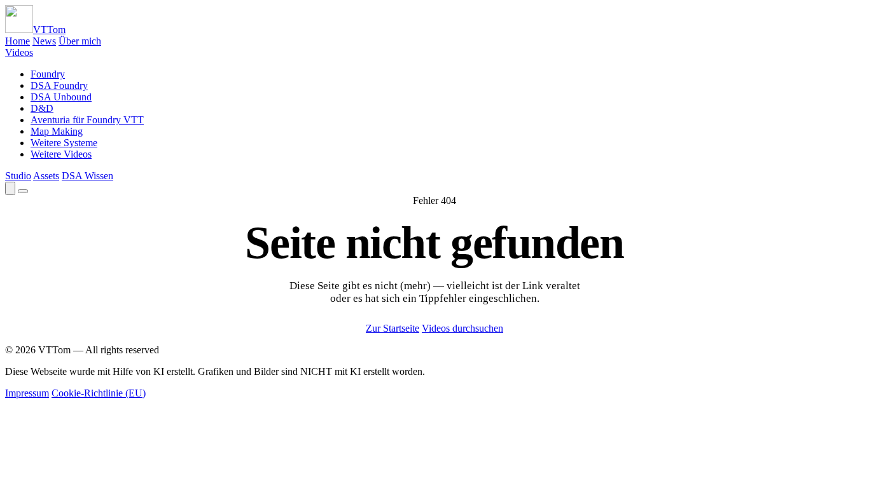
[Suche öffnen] (10, 188)
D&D (42, 108)
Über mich (80, 41)
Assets (46, 175)
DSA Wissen (87, 175)
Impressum (27, 393)
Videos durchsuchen (462, 328)
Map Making (57, 131)
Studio (18, 175)
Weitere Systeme (64, 142)
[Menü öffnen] (23, 191)
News (44, 41)
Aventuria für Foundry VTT (87, 119)
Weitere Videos (61, 154)
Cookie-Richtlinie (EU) (99, 393)
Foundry (48, 74)
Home (17, 41)
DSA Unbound (61, 97)
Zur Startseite (392, 328)
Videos (19, 52)
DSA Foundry (59, 85)
